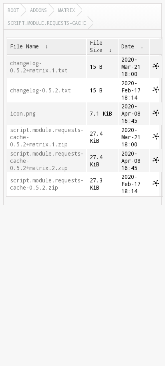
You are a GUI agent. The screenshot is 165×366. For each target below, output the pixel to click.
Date (127, 46)
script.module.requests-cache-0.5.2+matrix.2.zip (47, 161)
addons (38, 10)
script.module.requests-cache (47, 23)
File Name (24, 46)
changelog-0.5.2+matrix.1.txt (39, 67)
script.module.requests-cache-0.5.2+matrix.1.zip (47, 137)
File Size (96, 46)
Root (13, 10)
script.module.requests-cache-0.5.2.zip (47, 184)
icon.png (23, 113)
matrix (66, 10)
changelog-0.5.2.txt (40, 90)
